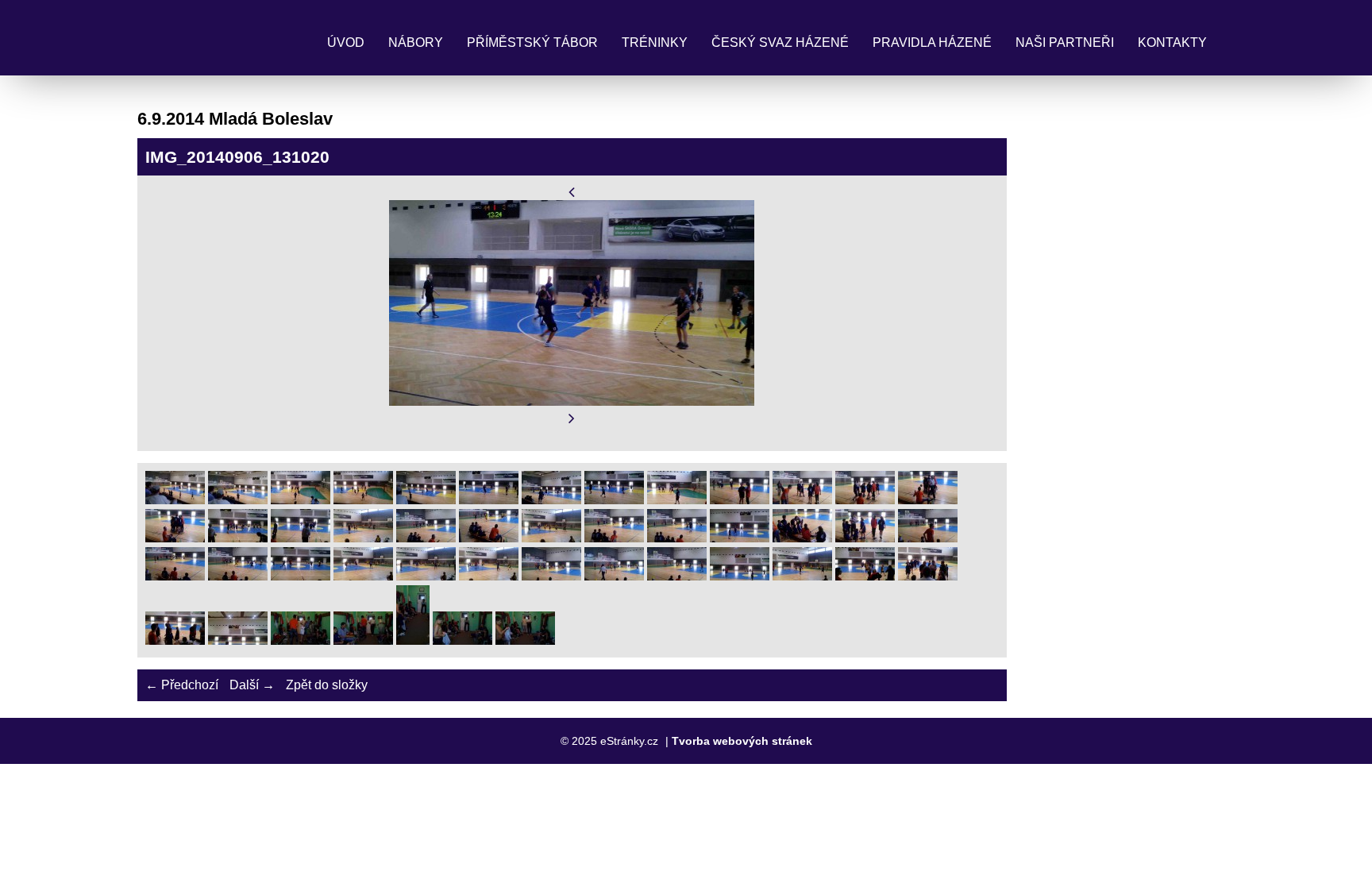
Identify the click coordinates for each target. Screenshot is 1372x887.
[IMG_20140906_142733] (614, 576)
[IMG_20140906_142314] (802, 538)
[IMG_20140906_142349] (928, 538)
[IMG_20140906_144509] (462, 640)
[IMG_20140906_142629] (488, 576)
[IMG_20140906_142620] (426, 576)
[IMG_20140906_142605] (238, 576)
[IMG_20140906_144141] (238, 640)
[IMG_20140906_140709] (363, 538)
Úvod (345, 42)
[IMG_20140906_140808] (551, 538)
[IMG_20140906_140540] (865, 500)
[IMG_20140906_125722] (238, 500)
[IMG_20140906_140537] (802, 500)
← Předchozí (181, 685)
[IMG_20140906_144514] (525, 640)
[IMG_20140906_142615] (363, 576)
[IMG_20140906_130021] (300, 500)
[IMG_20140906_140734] (488, 538)
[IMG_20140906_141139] (677, 538)
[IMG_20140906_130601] (363, 500)
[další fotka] (572, 419)
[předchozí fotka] (572, 191)
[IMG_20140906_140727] (426, 538)
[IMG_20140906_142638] (551, 576)
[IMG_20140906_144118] (928, 576)
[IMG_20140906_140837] (614, 538)
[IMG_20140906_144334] (363, 640)
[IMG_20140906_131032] (551, 500)
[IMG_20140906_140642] (238, 538)
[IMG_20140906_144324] (300, 640)
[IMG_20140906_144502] (413, 640)
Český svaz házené (780, 42)
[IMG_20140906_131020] (488, 500)
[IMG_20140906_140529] (739, 500)
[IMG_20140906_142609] (300, 576)
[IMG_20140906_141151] (739, 538)
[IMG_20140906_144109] (865, 576)
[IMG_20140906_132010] (677, 500)
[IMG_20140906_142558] (175, 576)
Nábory (415, 42)
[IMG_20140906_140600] (175, 538)
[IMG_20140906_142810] (677, 576)
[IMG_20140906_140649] (300, 538)
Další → (252, 685)
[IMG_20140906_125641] (175, 500)
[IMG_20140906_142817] (739, 576)
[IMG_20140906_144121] (175, 640)
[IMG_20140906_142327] (865, 538)
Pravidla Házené (932, 42)
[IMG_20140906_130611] (426, 500)
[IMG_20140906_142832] (802, 576)
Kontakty (1172, 42)
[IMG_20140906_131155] (614, 500)
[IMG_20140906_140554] (928, 500)
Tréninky (655, 42)
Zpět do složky (327, 685)
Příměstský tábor (532, 42)
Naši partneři (1065, 42)
